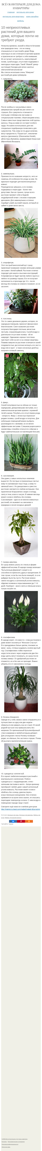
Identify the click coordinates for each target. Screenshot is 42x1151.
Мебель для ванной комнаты (13, 817)
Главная (11, 12)
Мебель (20, 20)
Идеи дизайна (32, 16)
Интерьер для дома (25, 12)
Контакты (4, 1141)
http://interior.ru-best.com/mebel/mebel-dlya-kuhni (20, 809)
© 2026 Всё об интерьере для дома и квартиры (14, 1139)
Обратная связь (6, 1147)
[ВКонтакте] (13, 821)
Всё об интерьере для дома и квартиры (21, 6)
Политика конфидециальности (10, 1144)
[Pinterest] (21, 821)
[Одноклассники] (29, 821)
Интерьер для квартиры (13, 16)
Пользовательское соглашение (16, 1141)
